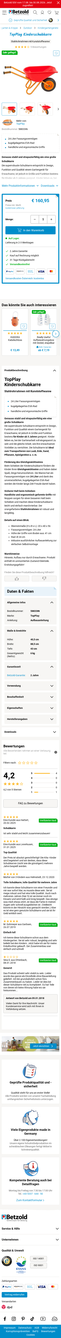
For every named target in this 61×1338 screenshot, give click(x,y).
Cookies (30, 1334)
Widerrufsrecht (49, 1327)
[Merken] (56, 53)
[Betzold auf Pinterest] (23, 1319)
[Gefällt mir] (16, 578)
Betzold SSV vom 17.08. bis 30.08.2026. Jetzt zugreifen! (28, 4)
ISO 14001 (38, 1258)
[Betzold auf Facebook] (5, 1319)
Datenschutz (25, 1327)
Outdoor (27, 28)
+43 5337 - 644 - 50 (33, 1193)
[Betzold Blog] (54, 1319)
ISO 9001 (38, 1265)
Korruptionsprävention (18, 1331)
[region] (30, 550)
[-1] (35, 219)
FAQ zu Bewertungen (30, 803)
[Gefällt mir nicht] (44, 578)
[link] (49, 12)
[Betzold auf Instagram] (14, 1319)
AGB (36, 1327)
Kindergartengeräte (48, 28)
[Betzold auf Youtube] (43, 1319)
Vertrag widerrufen (14, 1294)
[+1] (51, 219)
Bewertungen (48, 1331)
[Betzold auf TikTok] (32, 1319)
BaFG (35, 1331)
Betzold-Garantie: (16, 675)
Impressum (10, 1327)
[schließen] (58, 2)
